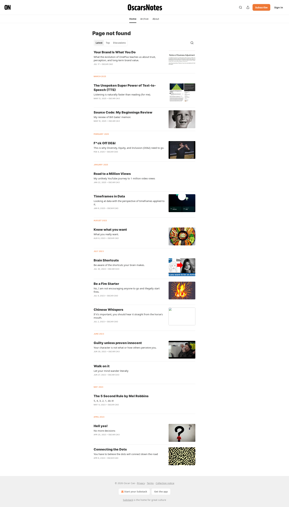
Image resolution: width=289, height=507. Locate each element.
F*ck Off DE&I (105, 143)
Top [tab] (108, 42)
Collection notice (165, 483)
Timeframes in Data (109, 196)
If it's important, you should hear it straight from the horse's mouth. (128, 316)
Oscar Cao (107, 64)
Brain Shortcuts (106, 260)
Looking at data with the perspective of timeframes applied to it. (129, 202)
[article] (144, 60)
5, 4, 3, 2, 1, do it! (104, 400)
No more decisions (104, 430)
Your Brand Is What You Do (115, 52)
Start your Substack (135, 491)
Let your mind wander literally (111, 370)
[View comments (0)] (118, 69)
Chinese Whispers (108, 310)
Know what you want (110, 230)
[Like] (96, 69)
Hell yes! (101, 426)
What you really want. (106, 234)
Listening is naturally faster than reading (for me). (122, 94)
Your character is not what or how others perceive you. (125, 347)
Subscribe (261, 7)
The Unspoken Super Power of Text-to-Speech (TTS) (125, 88)
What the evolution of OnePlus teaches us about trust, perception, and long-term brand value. (125, 58)
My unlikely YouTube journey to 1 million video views (124, 178)
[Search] (240, 7)
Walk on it (102, 366)
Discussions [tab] (119, 42)
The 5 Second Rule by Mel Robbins (121, 396)
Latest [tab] (99, 42)
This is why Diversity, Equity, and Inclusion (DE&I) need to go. (129, 147)
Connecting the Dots (110, 449)
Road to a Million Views (112, 174)
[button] (132, 19)
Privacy (141, 483)
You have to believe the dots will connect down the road (126, 454)
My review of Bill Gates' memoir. (112, 117)
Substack (128, 499)
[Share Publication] (248, 7)
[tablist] (111, 42)
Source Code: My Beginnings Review (123, 112)
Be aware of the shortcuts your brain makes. (119, 265)
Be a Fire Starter (106, 284)
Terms (150, 483)
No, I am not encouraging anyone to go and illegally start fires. (127, 290)
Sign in (278, 7)
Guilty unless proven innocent (118, 343)
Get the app (161, 491)
